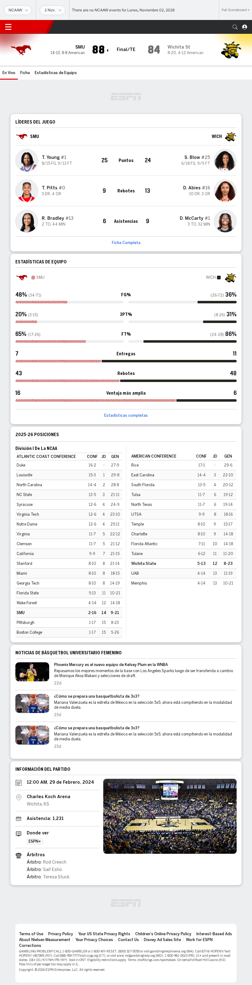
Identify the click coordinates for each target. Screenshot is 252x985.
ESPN (32, 26)
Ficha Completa (126, 243)
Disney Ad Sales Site (162, 940)
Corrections (30, 946)
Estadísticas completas (126, 415)
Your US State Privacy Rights (104, 934)
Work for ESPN (199, 940)
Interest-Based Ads (214, 934)
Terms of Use (31, 934)
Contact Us (128, 940)
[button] (235, 27)
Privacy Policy (60, 934)
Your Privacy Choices (94, 940)
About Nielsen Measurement (44, 940)
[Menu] (8, 27)
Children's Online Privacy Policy (163, 934)
